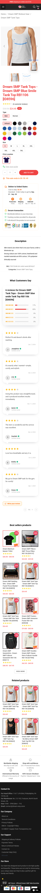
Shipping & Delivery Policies (11, 839)
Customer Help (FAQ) (9, 852)
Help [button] (37, 890)
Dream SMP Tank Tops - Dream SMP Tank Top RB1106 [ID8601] (30, 583)
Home (3, 14)
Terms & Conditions (8, 819)
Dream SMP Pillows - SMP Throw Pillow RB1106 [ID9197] (29, 551)
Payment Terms (7, 843)
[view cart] (37, 6)
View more (20, 671)
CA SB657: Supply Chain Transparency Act (16, 829)
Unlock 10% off (5, 883)
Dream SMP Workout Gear (18, 14)
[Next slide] (36, 46)
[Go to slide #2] (26, 77)
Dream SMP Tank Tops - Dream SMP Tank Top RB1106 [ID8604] (11, 706)
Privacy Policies (7, 822)
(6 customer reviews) (20, 104)
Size (4, 142)
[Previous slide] (4, 46)
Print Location (8, 154)
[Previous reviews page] (25, 510)
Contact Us (5, 849)
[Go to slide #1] (14, 77)
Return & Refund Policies (10, 846)
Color (5, 119)
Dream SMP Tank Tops (10, 18)
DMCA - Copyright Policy (10, 826)
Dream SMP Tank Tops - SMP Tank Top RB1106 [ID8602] (11, 739)
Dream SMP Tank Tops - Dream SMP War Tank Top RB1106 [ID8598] (11, 618)
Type (4, 112)
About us (5, 816)
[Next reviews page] (36, 510)
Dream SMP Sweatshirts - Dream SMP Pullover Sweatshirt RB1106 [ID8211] (10, 655)
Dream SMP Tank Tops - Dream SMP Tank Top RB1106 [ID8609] (30, 706)
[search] (34, 6)
